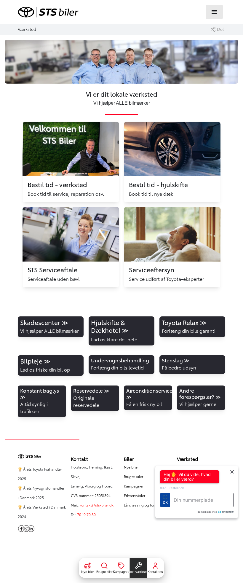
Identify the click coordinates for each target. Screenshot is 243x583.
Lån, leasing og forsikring (144, 505)
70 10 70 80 (87, 514)
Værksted (187, 459)
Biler (129, 459)
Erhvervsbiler (134, 495)
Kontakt (79, 459)
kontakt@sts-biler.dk (96, 505)
